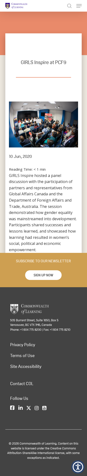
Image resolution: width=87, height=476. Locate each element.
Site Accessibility (25, 366)
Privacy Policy (22, 344)
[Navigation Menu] (79, 5)
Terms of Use (22, 355)
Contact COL (21, 383)
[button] (43, 275)
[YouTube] (44, 408)
